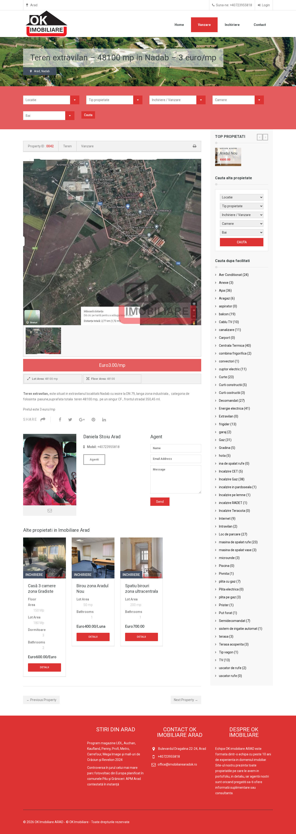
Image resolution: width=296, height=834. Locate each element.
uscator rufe (228, 676)
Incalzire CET (228, 471)
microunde (227, 558)
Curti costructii (229, 393)
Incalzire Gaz (228, 479)
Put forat (225, 613)
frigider (224, 424)
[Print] (194, 146)
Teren (67, 146)
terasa (223, 636)
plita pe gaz (227, 597)
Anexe (223, 282)
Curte (223, 377)
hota (222, 455)
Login (266, 5)
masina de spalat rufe (235, 542)
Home (179, 25)
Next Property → (186, 700)
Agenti (94, 459)
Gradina (224, 448)
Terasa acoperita (231, 644)
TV (221, 660)
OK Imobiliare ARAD (49, 822)
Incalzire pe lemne (232, 495)
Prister (224, 605)
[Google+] (82, 419)
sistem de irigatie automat (238, 628)
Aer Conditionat (230, 275)
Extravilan (226, 416)
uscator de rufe (230, 668)
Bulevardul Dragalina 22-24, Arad (182, 749)
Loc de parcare (229, 534)
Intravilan (225, 526)
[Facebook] (60, 419)
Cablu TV (225, 322)
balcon (224, 314)
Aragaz (224, 298)
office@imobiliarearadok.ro (177, 764)
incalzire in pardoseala (235, 487)
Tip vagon (226, 652)
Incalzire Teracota (232, 511)
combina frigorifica (233, 353)
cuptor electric (229, 369)
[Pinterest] (93, 419)
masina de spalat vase (235, 550)
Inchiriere (232, 25)
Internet (225, 518)
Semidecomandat (232, 621)
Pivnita (224, 573)
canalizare (226, 330)
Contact (260, 25)
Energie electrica (231, 408)
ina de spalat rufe (231, 463)
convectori (226, 361)
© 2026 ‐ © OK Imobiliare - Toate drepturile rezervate (76, 822)
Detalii (44, 667)
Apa (222, 290)
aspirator (225, 306)
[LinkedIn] (104, 419)
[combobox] (51, 100)
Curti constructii (230, 385)
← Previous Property (41, 700)
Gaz (222, 440)
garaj (222, 432)
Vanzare (204, 25)
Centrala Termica (231, 345)
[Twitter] (70, 419)
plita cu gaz (227, 581)
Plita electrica (229, 589)
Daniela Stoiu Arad (101, 436)
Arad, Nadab (41, 71)
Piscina (224, 566)
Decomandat (228, 400)
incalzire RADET (230, 503)
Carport (224, 338)
